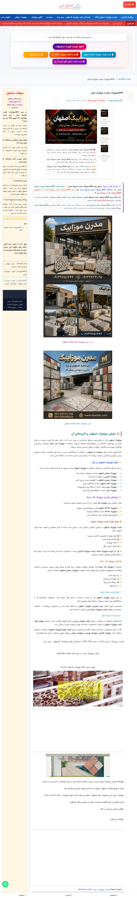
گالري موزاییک (36, 17)
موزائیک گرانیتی (127, 17)
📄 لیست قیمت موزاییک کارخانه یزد (64, 54)
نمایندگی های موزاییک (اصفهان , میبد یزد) (73, 17)
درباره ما (49, 17)
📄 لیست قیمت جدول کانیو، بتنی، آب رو (70, 61)
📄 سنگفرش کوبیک (36, 54)
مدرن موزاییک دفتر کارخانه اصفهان (78, 423)
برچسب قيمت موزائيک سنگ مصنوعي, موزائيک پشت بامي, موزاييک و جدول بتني (77, 23)
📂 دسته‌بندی (114, 895)
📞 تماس (68, 895)
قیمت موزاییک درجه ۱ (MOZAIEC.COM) (93, 889)
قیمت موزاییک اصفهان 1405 (106, 17)
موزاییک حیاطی (21, 17)
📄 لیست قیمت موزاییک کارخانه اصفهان (99, 54)
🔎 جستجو (22, 895)
